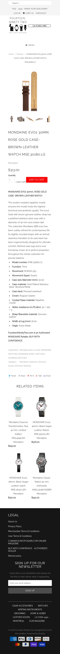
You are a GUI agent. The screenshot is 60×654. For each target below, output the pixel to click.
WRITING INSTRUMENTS (30, 609)
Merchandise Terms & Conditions (23, 531)
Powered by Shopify (36, 633)
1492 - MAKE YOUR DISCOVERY (33, 9)
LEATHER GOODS (21, 617)
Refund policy (14, 556)
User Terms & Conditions (20, 536)
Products (19, 54)
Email (48, 376)
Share (23, 376)
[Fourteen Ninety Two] (30, 26)
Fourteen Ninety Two (24, 630)
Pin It (32, 376)
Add (40, 376)
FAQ (14, 9)
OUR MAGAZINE (37, 621)
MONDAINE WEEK (26, 354)
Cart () (29, 13)
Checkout (41, 13)
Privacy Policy (15, 526)
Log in (17, 13)
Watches (33, 362)
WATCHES (40, 354)
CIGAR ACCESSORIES (22, 606)
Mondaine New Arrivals (30, 350)
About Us (12, 521)
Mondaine (13, 163)
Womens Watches (23, 366)
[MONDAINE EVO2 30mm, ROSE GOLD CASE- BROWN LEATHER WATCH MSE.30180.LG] (30, 91)
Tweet (13, 376)
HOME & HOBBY (38, 613)
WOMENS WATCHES (17, 358)
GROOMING (19, 613)
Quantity (12, 175)
